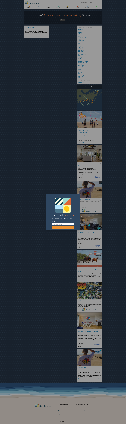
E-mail (53, 221)
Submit (63, 227)
